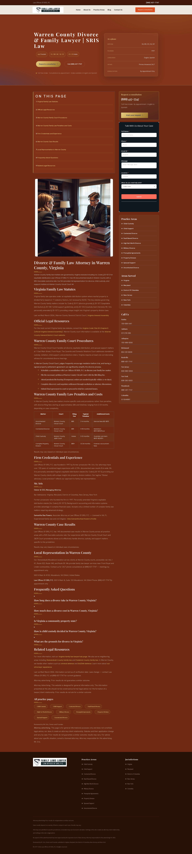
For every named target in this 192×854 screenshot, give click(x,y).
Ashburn (124, 329)
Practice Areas (99, 10)
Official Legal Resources (46, 110)
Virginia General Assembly (98, 315)
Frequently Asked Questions (47, 158)
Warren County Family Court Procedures (52, 118)
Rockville (124, 357)
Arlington (124, 338)
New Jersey (125, 367)
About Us (87, 10)
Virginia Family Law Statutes (47, 102)
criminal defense (67, 663)
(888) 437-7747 (152, 2)
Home (78, 10)
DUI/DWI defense (84, 663)
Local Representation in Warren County (51, 150)
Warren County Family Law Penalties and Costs (54, 126)
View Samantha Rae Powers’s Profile (81, 519)
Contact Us (118, 10)
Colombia (124, 395)
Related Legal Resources (46, 166)
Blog (109, 10)
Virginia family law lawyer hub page (73, 656)
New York (124, 376)
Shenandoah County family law (59, 660)
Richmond (125, 348)
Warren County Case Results (47, 142)
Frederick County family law (87, 660)
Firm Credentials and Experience (49, 134)
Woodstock (125, 386)
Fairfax (123, 319)
